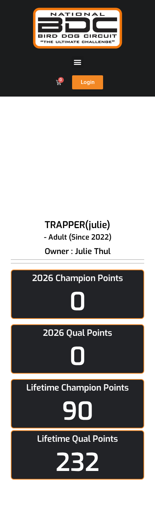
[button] (78, 62)
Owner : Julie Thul (78, 251)
